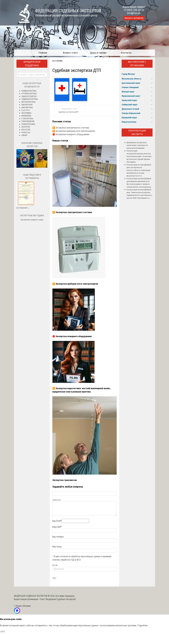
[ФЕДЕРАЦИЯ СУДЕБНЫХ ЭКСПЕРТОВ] (22, 22)
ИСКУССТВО (25, 130)
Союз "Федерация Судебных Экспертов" (58, 599)
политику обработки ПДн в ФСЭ (66, 559)
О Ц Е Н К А (25, 110)
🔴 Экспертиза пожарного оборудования (70, 134)
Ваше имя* (57, 526)
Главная (42, 52)
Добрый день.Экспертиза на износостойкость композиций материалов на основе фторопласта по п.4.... (139, 170)
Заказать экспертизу (133, 18)
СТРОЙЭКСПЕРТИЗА (28, 93)
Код (59, 499)
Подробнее (142, 625)
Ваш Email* (56, 521)
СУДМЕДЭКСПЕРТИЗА (29, 99)
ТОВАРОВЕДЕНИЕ (27, 121)
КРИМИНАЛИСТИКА (28, 91)
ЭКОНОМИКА (26, 113)
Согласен (2, 631)
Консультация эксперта (137, 132)
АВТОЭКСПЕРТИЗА (28, 102)
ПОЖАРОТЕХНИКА (28, 124)
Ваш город (56, 546)
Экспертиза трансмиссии (64, 480)
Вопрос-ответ (70, 52)
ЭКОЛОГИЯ (25, 127)
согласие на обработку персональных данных (80, 556)
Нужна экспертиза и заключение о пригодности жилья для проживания (137, 145)
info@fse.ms (134, 13)
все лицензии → (22, 208)
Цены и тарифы (98, 52)
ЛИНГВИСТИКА (27, 107)
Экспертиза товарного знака (32, 220)
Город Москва (128, 74)
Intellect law (25, 132)
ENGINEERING (26, 116)
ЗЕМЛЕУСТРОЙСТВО (29, 96)
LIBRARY (24, 135)
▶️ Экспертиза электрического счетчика (70, 127)
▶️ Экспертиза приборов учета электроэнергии (73, 131)
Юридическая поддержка (32, 63)
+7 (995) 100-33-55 (134, 10)
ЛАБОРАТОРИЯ (26, 105)
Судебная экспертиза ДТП (68, 112)
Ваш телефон (58, 536)
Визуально (55, 499)
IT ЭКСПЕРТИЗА (27, 119)
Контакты (126, 52)
